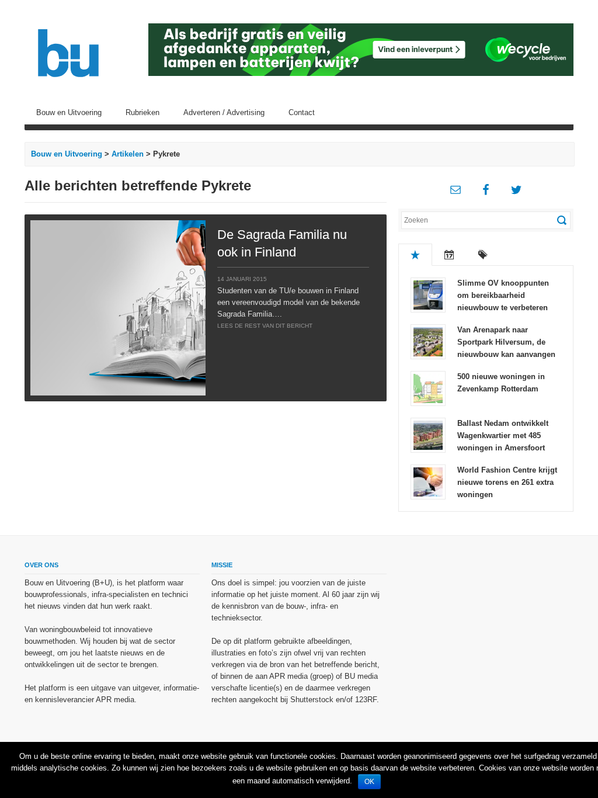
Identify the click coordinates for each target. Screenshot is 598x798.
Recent (449, 254)
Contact (301, 112)
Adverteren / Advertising (224, 112)
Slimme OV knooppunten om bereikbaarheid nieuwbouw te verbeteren (503, 295)
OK (369, 782)
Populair (415, 254)
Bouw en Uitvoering (69, 112)
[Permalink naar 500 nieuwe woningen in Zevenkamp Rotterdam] (428, 387)
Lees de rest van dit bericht (264, 325)
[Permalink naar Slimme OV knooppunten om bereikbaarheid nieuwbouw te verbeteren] (428, 294)
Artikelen (128, 154)
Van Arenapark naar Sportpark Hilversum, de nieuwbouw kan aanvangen (506, 342)
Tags (483, 254)
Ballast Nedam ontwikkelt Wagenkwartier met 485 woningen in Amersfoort (502, 435)
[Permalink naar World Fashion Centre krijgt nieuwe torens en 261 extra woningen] (428, 481)
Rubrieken (142, 112)
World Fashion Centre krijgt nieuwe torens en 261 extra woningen (507, 482)
